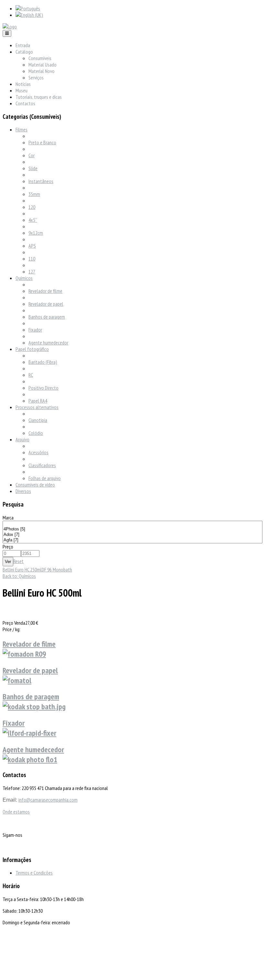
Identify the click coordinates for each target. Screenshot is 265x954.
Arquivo (22, 439)
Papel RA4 (37, 400)
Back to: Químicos (19, 576)
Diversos (23, 491)
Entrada (23, 45)
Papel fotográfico (32, 349)
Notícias (23, 84)
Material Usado (42, 64)
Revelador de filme (45, 291)
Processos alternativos (37, 407)
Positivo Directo (43, 388)
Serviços (36, 77)
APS (32, 245)
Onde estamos (16, 811)
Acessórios (38, 452)
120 (31, 207)
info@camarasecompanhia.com (48, 799)
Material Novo (41, 71)
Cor (31, 155)
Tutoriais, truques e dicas (39, 97)
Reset (18, 561)
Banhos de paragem (46, 316)
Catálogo (24, 51)
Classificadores (42, 465)
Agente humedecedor (48, 342)
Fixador (35, 329)
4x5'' (32, 220)
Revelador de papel (45, 304)
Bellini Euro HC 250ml (22, 569)
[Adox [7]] (132, 535)
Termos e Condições (34, 872)
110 (31, 258)
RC (30, 375)
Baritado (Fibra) (42, 362)
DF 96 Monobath (57, 569)
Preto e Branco (42, 142)
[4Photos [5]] (132, 529)
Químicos (24, 278)
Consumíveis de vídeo (35, 484)
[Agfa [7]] (132, 540)
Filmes (21, 129)
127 (31, 271)
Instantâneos (40, 181)
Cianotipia (37, 420)
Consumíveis (39, 58)
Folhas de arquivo (44, 478)
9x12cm (35, 233)
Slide (32, 168)
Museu (21, 90)
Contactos (25, 103)
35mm (34, 194)
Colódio (35, 433)
